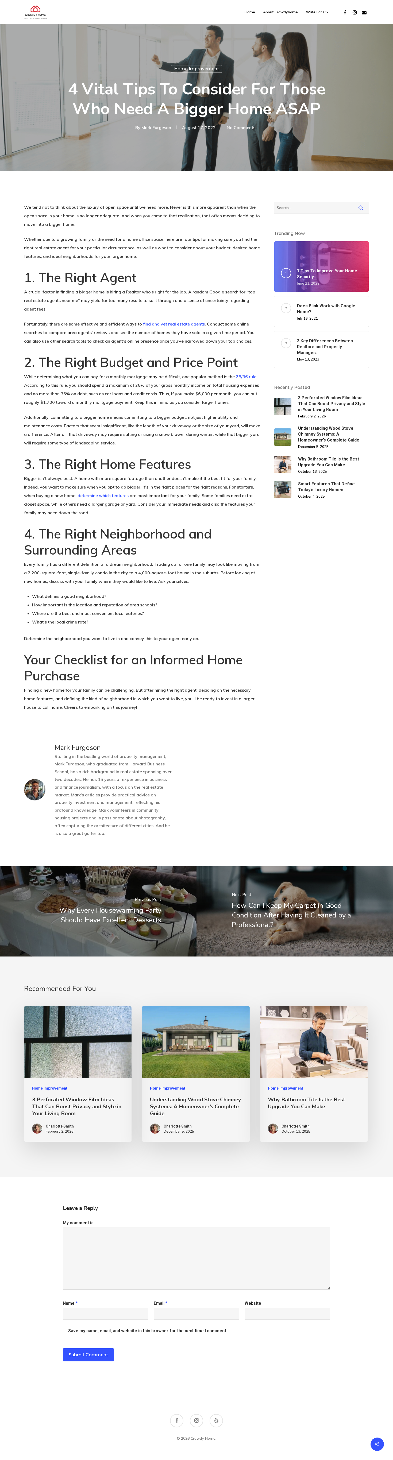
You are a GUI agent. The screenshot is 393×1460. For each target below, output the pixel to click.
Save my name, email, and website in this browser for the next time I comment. (147, 1330)
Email (160, 1303)
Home (250, 12)
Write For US (317, 12)
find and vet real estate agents (174, 324)
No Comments (241, 127)
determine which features (103, 495)
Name (70, 1303)
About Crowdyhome (280, 12)
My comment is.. (79, 1222)
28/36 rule (246, 376)
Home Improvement (196, 68)
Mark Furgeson (156, 127)
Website (253, 1303)
